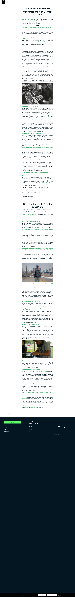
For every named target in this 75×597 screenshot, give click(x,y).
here (38, 192)
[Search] (73, 2)
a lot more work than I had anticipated (34, 289)
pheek (50, 209)
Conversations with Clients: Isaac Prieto (37, 205)
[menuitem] (38, 2)
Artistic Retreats (31, 429)
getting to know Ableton (34, 312)
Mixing (36, 209)
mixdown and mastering (30, 214)
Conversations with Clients (27, 19)
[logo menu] (3, 2)
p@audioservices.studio (57, 432)
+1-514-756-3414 (56, 434)
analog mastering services (48, 41)
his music (30, 371)
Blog (30, 209)
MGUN (39, 297)
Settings (59, 595)
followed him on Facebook (42, 371)
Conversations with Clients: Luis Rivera (37, 13)
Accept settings (42, 595)
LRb (51, 22)
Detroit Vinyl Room (25, 213)
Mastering (32, 209)
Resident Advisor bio (48, 248)
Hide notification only (51, 595)
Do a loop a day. (47, 398)
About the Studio (6, 431)
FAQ (29, 431)
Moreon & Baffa (47, 297)
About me (5, 429)
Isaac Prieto (26, 407)
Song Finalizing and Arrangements (42, 209)
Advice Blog (30, 426)
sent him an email (47, 116)
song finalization (37, 41)
